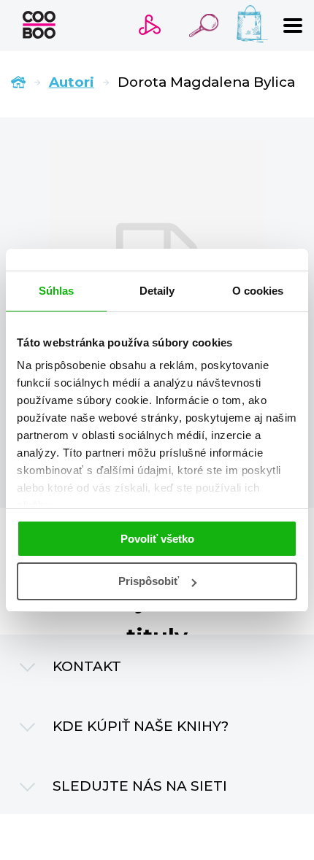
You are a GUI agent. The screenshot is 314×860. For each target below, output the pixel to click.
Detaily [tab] (157, 290)
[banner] (39, 25)
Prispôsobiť (148, 581)
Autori (71, 82)
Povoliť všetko (157, 538)
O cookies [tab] (258, 290)
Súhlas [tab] (56, 290)
